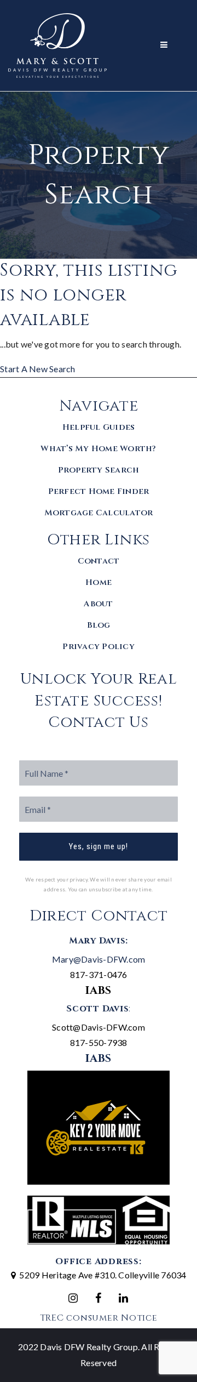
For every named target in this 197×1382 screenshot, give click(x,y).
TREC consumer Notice (99, 1318)
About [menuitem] (98, 604)
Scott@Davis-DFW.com (98, 1027)
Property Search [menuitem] (99, 470)
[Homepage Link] (57, 44)
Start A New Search (38, 368)
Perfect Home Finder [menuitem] (98, 491)
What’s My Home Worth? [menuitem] (98, 448)
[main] (98, 235)
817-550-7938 (99, 1042)
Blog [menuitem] (99, 625)
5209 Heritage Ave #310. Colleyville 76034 (102, 1275)
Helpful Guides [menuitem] (98, 427)
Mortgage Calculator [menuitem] (98, 513)
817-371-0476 (99, 974)
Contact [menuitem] (99, 561)
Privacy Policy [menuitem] (98, 646)
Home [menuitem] (98, 582)
